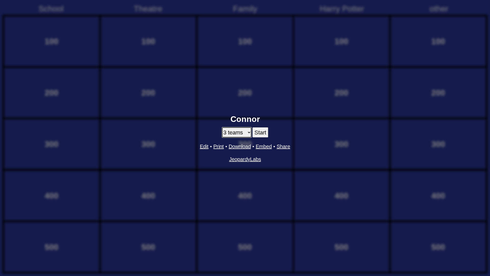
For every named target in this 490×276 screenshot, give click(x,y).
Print (218, 146)
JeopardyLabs (245, 159)
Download (240, 146)
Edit (204, 146)
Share (283, 146)
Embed (264, 146)
